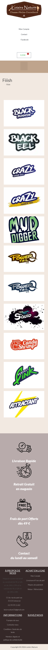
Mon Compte (24, 29)
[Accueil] (3, 84)
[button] (24, 66)
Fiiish (8, 84)
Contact (24, 34)
